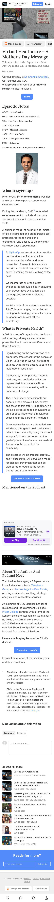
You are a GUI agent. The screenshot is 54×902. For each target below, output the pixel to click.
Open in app (14, 43)
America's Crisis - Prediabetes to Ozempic (32, 839)
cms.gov (35, 710)
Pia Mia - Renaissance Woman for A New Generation (32, 817)
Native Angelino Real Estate (31, 589)
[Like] (7, 898)
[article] (27, 775)
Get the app (41, 888)
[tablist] (14, 733)
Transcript (36, 43)
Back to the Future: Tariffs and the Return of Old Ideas (31, 784)
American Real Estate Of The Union (30, 806)
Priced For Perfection (26, 771)
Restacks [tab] (21, 733)
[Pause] (3, 35)
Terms (36, 878)
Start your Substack (19, 888)
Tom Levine (30, 775)
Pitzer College (10, 611)
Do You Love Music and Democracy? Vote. (27, 828)
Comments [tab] (9, 733)
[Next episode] (9, 35)
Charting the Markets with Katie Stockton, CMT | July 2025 (32, 795)
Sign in (48, 4)
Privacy (27, 878)
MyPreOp (14, 252)
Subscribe (37, 4)
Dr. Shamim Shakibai (36, 76)
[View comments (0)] (20, 898)
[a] (7, 775)
